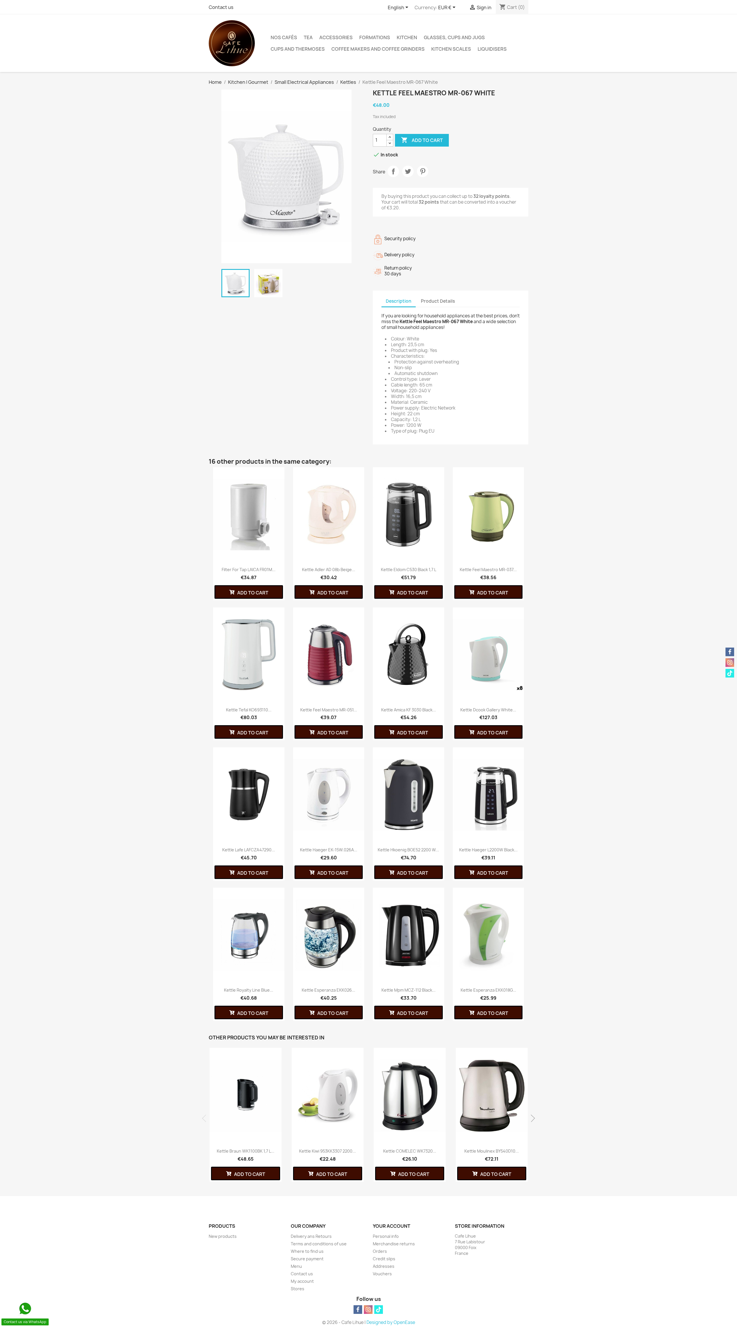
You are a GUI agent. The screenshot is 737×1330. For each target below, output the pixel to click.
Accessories (336, 37)
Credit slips (384, 1258)
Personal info (386, 1236)
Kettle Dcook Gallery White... (488, 710)
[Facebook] (358, 1309)
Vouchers (382, 1273)
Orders (380, 1251)
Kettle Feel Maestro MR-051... (328, 710)
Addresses (383, 1266)
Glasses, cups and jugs (454, 37)
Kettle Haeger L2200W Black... (488, 849)
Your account (391, 1226)
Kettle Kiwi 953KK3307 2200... (327, 1151)
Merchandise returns (394, 1243)
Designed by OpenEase (390, 1322)
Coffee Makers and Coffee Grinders (378, 49)
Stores (297, 1288)
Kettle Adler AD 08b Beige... (328, 569)
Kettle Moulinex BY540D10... (491, 1151)
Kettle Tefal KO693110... (248, 710)
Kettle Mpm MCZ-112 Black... (408, 990)
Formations (374, 37)
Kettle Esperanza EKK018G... (488, 990)
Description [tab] (398, 301)
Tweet (408, 171)
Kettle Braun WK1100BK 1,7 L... (245, 1151)
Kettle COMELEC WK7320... (409, 1151)
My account (302, 1281)
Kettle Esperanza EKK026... (328, 990)
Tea (308, 37)
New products (223, 1236)
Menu (296, 1266)
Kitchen (407, 37)
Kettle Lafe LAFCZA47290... (248, 849)
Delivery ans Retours (311, 1236)
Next (531, 1118)
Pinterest (422, 171)
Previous (206, 1118)
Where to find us (307, 1251)
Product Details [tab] (438, 301)
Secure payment (307, 1258)
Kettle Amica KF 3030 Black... (408, 710)
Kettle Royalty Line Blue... (248, 990)
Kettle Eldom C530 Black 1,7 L (408, 569)
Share (393, 171)
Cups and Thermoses (298, 49)
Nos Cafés (284, 37)
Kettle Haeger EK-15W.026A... (328, 849)
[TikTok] (378, 1309)
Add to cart (422, 140)
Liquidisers (492, 49)
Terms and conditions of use (319, 1243)
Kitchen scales (451, 49)
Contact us (221, 7)
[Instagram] (368, 1309)
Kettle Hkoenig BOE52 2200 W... (408, 849)
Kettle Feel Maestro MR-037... (488, 569)
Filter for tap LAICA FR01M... (249, 569)
